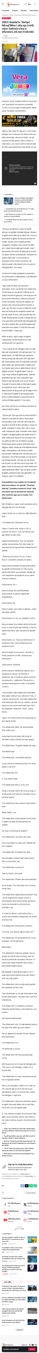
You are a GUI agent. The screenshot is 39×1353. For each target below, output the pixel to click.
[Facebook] (11, 1204)
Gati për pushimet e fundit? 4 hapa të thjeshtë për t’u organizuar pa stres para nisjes (13, 1239)
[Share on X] (27, 1185)
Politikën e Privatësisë (11, 1349)
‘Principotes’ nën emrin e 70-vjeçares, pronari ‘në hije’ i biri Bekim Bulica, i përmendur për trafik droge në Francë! (14, 1288)
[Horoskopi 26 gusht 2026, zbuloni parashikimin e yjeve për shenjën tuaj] (32, 1259)
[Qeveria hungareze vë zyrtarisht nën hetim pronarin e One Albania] (32, 1322)
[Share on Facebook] (22, 1185)
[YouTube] (32, 1345)
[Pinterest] (11, 1212)
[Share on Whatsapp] (31, 1185)
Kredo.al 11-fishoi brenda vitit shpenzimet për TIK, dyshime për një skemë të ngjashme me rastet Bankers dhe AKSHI (19, 1143)
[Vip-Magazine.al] (13, 4)
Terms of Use (24, 1174)
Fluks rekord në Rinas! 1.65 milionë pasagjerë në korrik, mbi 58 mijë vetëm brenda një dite (13, 1311)
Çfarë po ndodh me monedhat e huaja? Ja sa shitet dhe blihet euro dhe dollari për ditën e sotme (14, 1300)
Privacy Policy (29, 1176)
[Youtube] (11, 1220)
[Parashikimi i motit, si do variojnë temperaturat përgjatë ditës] (32, 1250)
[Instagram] (35, 1345)
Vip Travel (4, 1244)
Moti (3, 1252)
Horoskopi (4, 1261)
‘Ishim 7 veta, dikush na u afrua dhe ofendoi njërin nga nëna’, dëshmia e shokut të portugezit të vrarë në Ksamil (18, 1131)
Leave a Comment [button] (31, 1192)
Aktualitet (6, 18)
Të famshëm (5, 1274)
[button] (32, 1349)
